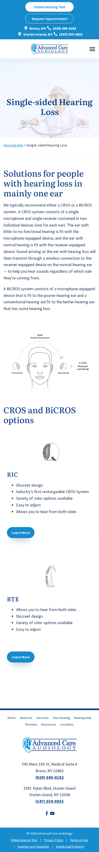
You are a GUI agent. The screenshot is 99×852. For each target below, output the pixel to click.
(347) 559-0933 (70, 34)
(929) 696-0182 (64, 28)
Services (42, 718)
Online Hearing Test (24, 840)
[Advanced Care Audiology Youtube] (52, 814)
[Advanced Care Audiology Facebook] (46, 814)
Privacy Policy (53, 840)
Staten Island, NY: (38, 34)
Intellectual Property (70, 846)
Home (12, 718)
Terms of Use (79, 840)
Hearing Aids (13, 145)
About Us (26, 718)
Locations (67, 724)
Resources (48, 724)
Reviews (31, 724)
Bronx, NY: (37, 28)
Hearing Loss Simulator (33, 846)
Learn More (21, 532)
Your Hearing (61, 718)
